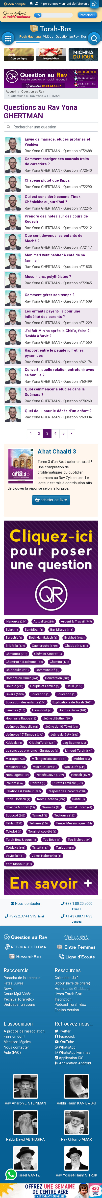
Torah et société (42, 831)
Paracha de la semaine (22, 978)
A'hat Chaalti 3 (57, 451)
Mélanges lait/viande (49, 759)
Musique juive (45, 767)
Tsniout (65, 847)
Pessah (81, 775)
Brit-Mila (15, 645)
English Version (67, 1010)
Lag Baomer (74, 742)
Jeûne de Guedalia (22, 726)
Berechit (14, 637)
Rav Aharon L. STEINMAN (25, 1103)
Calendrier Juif (66, 978)
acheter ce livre (53, 500)
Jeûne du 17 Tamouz (24, 734)
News (8, 989)
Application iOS (70, 1058)
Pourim (15, 783)
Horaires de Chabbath (72, 989)
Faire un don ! (14, 1036)
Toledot (13, 831)
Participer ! (87, 15)
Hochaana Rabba (21, 718)
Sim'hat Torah (79, 807)
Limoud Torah (78, 750)
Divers (15, 694)
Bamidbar (34, 629)
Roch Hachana (30, 36)
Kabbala (14, 742)
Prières (37, 783)
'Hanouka (16, 621)
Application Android (74, 1063)
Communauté (47, 670)
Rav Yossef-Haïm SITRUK (76, 1175)
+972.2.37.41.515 (22, 916)
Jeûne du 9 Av (64, 734)
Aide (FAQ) (12, 1053)
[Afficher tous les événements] (31, 3)
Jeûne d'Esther (57, 718)
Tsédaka (15, 847)
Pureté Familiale (67, 783)
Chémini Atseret (48, 654)
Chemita (59, 662)
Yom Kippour (19, 864)
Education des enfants (26, 702)
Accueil (11, 91)
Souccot (15, 815)
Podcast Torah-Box (70, 1005)
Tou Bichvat (79, 839)
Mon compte (16, 4)
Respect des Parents (67, 791)
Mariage (15, 759)
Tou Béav (51, 839)
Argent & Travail (76, 621)
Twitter (64, 1031)
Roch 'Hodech (18, 799)
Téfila (14, 823)
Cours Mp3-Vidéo (17, 994)
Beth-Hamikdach (43, 637)
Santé (78, 799)
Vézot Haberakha (46, 856)
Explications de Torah (72, 702)
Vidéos (48, 36)
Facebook (66, 1036)
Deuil (74, 686)
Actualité (43, 621)
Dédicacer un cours (19, 1005)
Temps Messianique (74, 823)
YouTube (66, 1042)
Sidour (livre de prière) (72, 983)
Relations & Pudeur (23, 791)
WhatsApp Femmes (74, 1053)
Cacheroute (45, 645)
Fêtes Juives (14, 983)
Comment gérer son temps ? (50, 295)
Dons (85, 36)
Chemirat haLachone (24, 662)
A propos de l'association (24, 1031)
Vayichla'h (15, 856)
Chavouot (16, 654)
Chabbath (76, 645)
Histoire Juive (72, 710)
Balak (12, 629)
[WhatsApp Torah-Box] (94, 4)
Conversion (57, 678)
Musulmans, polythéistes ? (48, 277)
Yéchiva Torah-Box (19, 999)
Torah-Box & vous (21, 839)
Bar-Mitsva (61, 629)
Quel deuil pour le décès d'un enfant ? (58, 411)
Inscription (63, 999)
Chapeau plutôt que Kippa (47, 180)
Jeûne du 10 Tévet (61, 726)
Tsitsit (40, 847)
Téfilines (39, 823)
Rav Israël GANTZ (25, 1175)
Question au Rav (67, 36)
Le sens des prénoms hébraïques (32, 750)
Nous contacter (27, 904)
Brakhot (74, 637)
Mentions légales (17, 1042)
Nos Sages (17, 775)
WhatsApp (67, 1047)
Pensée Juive (50, 775)
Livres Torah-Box (68, 994)
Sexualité (50, 807)
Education (40, 694)
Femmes (15, 710)
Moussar (16, 767)
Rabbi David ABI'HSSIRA (25, 1139)
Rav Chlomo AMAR (76, 1139)
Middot (82, 759)
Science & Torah (20, 807)
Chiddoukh (17, 670)
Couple (14, 686)
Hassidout (41, 710)
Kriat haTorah (42, 742)
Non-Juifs (74, 767)
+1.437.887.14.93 (78, 916)
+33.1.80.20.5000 (78, 904)
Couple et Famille (44, 686)
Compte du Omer (22, 678)
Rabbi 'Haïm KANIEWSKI (76, 1103)
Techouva (65, 815)
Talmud (39, 815)
